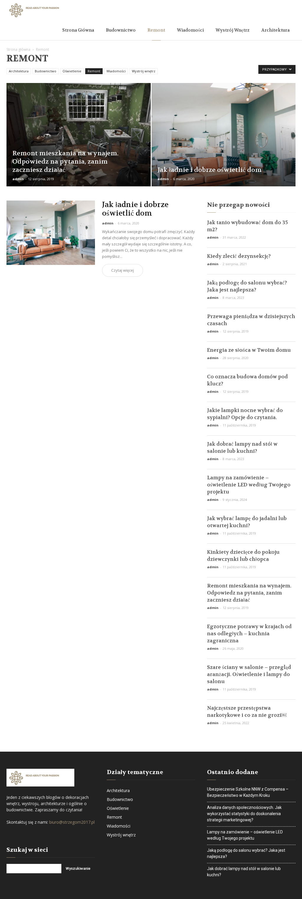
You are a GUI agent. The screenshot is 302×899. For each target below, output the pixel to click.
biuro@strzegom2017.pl (72, 822)
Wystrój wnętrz (233, 30)
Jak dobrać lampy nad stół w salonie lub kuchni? (244, 871)
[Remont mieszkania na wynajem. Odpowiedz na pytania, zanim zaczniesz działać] (78, 139)
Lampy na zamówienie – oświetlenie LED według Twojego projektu (248, 484)
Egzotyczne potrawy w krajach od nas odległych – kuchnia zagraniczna (249, 633)
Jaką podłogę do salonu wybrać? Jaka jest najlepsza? (246, 853)
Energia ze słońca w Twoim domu (249, 350)
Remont (156, 30)
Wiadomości (190, 30)
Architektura (275, 30)
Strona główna (78, 30)
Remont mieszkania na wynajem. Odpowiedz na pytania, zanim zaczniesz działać (249, 592)
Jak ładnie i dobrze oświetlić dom (135, 209)
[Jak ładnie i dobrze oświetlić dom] (224, 145)
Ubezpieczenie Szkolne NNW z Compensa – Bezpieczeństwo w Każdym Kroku (247, 792)
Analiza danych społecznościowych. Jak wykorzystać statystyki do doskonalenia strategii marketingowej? (244, 813)
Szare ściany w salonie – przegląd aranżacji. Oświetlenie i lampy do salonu (249, 674)
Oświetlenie (72, 71)
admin (18, 179)
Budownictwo (121, 30)
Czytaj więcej (122, 270)
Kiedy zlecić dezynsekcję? (239, 256)
